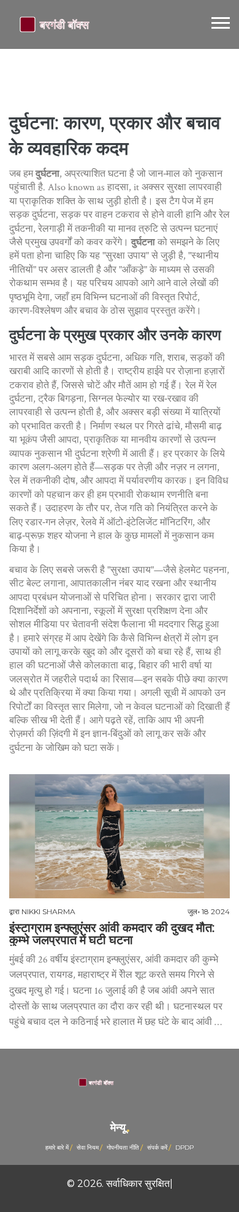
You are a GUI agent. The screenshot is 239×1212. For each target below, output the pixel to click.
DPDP (184, 1147)
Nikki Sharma (48, 911)
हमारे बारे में (57, 1147)
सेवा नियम (88, 1147)
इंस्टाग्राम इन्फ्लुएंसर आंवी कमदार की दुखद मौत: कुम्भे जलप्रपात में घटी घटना (111, 934)
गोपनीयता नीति (123, 1147)
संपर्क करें (157, 1147)
